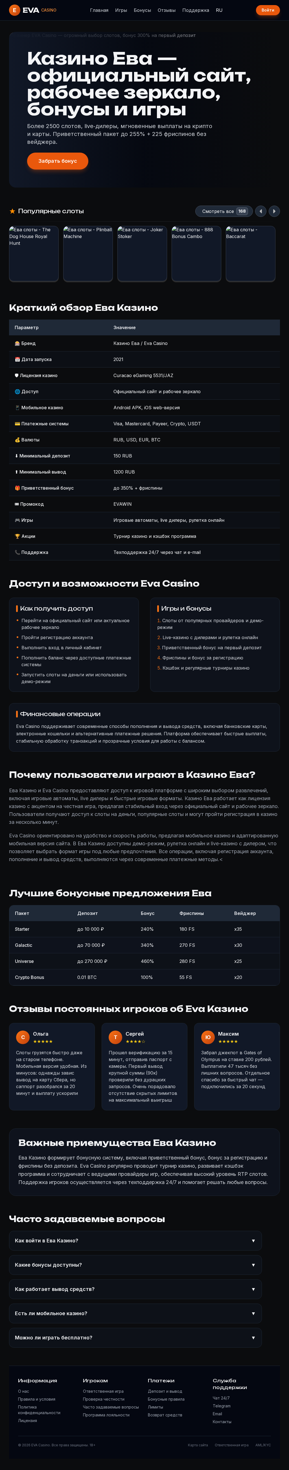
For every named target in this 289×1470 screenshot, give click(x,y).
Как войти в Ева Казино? (135, 1241)
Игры (121, 10)
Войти (268, 10)
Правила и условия (36, 1399)
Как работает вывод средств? (135, 1289)
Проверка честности (103, 1399)
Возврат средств (165, 1414)
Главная (99, 10)
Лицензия (27, 1420)
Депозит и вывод (165, 1391)
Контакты (222, 1421)
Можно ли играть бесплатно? (135, 1338)
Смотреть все (218, 211)
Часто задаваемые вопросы (111, 1407)
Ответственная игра (103, 1391)
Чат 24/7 (221, 1398)
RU (219, 10)
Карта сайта (198, 1445)
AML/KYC (263, 1445)
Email (217, 1413)
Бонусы (142, 10)
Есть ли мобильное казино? (135, 1313)
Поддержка (195, 10)
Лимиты (155, 1407)
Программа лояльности (106, 1414)
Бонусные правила (166, 1399)
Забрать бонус (57, 161)
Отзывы (167, 10)
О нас (23, 1391)
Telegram (222, 1405)
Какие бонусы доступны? (135, 1265)
